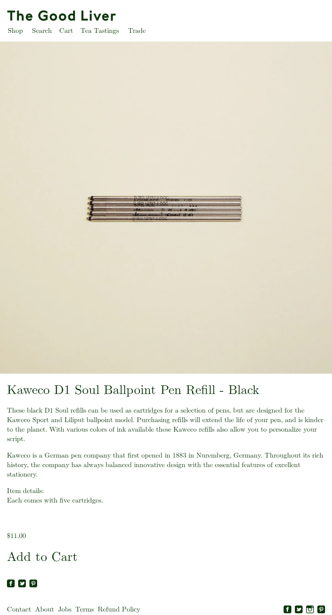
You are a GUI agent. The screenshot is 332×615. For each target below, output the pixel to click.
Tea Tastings (99, 30)
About (44, 609)
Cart (66, 30)
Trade (137, 30)
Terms (84, 609)
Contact (19, 609)
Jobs (64, 609)
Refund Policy (119, 609)
